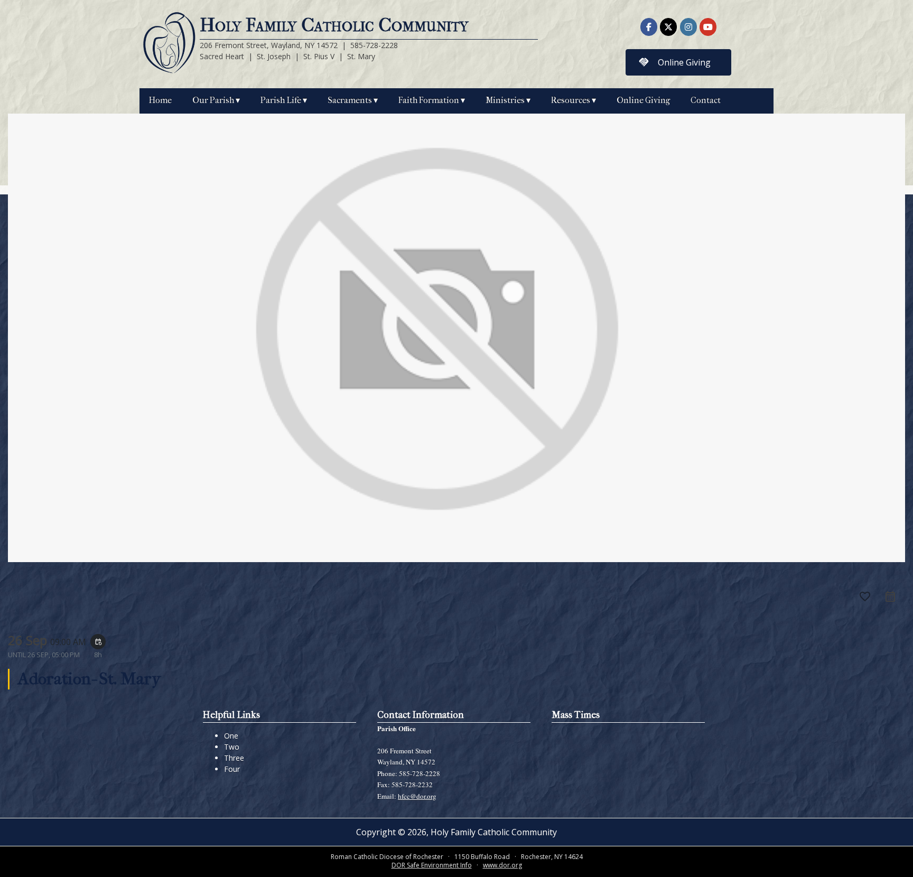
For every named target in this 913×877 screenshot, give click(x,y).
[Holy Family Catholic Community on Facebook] (648, 27)
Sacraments (350, 100)
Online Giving (643, 100)
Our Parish (213, 100)
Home (160, 100)
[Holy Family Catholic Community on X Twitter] (668, 27)
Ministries (505, 100)
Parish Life (280, 100)
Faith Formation (428, 100)
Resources (570, 100)
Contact (706, 100)
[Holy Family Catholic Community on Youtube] (708, 27)
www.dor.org (502, 865)
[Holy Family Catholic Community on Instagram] (688, 27)
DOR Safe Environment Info (432, 865)
